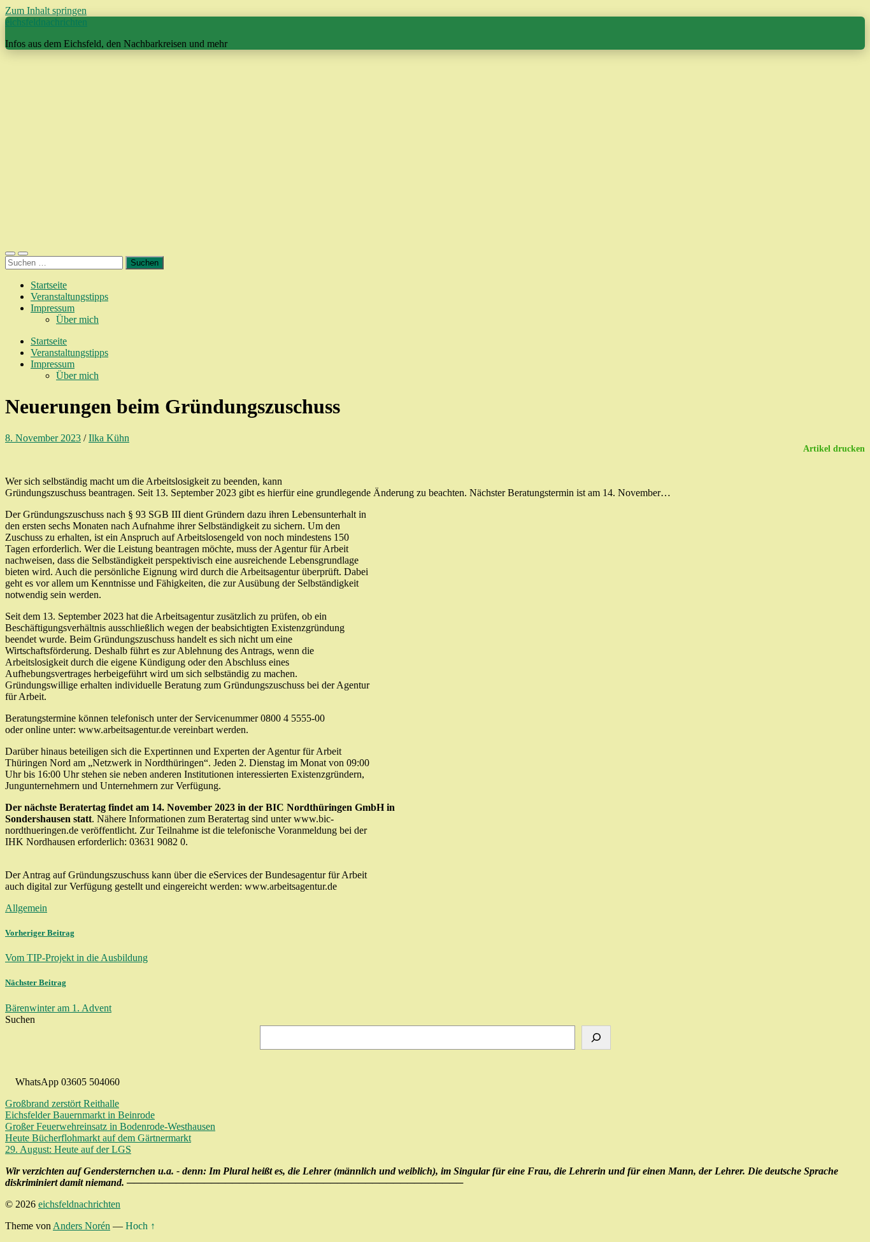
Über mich (77, 319)
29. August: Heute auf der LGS (68, 1149)
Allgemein (26, 908)
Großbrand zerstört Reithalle (62, 1103)
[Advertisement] (435, 149)
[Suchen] (596, 1037)
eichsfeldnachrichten (46, 22)
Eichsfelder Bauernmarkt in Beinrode (80, 1115)
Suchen (20, 1019)
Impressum (53, 308)
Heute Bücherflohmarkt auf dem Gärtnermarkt (98, 1137)
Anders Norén (81, 1225)
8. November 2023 (43, 437)
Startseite (49, 285)
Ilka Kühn (109, 437)
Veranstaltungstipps (69, 296)
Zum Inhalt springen (46, 10)
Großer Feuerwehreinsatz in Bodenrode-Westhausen (110, 1126)
